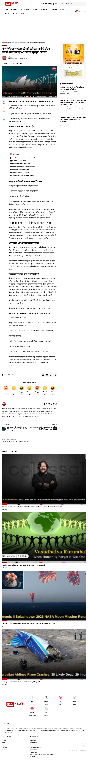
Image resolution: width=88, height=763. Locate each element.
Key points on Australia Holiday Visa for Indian (24, 157)
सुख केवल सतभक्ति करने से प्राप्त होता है (20, 172)
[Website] (42, 404)
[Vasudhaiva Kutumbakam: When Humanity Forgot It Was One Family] (44, 537)
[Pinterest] (53, 3)
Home (3, 42)
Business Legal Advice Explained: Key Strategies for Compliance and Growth (73, 119)
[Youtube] (32, 711)
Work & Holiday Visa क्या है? (19, 160)
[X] (43, 3)
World (4, 45)
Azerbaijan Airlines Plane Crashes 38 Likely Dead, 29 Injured (21, 682)
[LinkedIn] (56, 3)
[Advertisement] (44, 28)
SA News (10, 56)
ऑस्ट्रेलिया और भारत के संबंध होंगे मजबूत (20, 169)
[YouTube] (46, 3)
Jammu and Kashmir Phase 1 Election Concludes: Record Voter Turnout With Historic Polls (73, 102)
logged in (13, 441)
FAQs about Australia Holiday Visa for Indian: (23, 175)
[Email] (13, 63)
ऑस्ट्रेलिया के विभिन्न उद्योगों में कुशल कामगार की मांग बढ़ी (23, 166)
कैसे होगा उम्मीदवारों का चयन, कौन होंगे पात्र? (21, 163)
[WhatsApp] (56, 404)
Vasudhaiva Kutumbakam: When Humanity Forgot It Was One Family (23, 565)
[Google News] (48, 3)
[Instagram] (51, 3)
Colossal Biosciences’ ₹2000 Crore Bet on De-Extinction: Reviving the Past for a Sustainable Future (33, 507)
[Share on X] (10, 63)
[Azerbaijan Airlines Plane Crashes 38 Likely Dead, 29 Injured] (44, 654)
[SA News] (12, 3)
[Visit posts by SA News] (4, 57)
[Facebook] (41, 3)
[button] (79, 11)
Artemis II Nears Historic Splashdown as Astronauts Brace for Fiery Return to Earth (28, 623)
